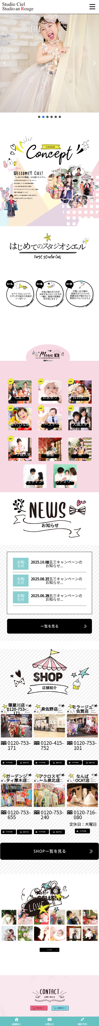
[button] (4, 63)
